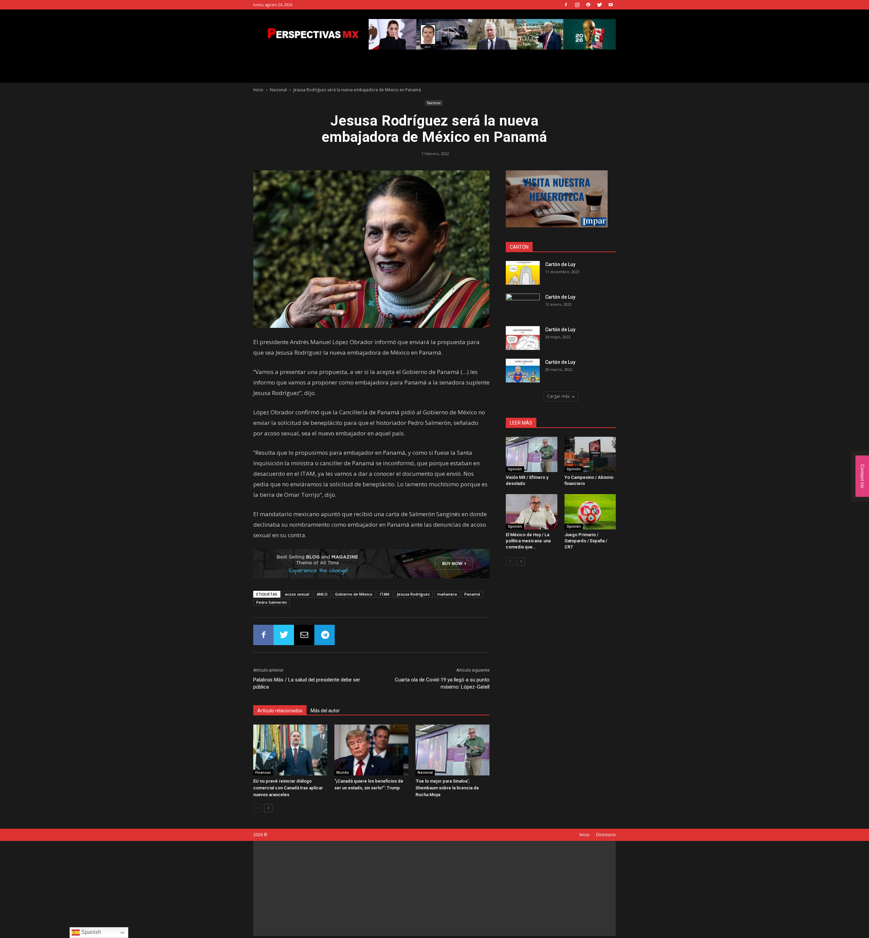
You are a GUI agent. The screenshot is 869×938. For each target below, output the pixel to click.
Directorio (606, 835)
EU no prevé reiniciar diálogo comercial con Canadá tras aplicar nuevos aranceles (288, 787)
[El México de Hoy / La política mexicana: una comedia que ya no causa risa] (531, 511)
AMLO (322, 594)
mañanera (447, 594)
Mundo (342, 772)
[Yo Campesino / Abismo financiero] (590, 454)
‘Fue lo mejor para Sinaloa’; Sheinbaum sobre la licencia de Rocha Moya (447, 787)
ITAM (384, 594)
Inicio (258, 90)
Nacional (278, 90)
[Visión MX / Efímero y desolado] (531, 454)
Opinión (515, 469)
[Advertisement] (434, 888)
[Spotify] (588, 5)
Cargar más (558, 396)
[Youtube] (611, 5)
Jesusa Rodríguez (413, 594)
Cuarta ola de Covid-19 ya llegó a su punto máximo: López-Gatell (442, 683)
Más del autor (325, 710)
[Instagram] (577, 5)
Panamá (472, 594)
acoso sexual (297, 594)
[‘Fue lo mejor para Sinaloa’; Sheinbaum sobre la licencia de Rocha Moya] (452, 750)
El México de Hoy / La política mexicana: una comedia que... (528, 540)
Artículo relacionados (279, 710)
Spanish (90, 932)
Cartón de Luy (560, 264)
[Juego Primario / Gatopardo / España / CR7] (590, 511)
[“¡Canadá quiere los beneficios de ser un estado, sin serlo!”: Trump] (371, 750)
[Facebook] (566, 5)
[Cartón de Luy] (523, 273)
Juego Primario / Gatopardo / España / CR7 (586, 540)
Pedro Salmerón (271, 602)
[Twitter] (599, 5)
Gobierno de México (353, 594)
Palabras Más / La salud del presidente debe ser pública (306, 683)
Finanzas (263, 772)
